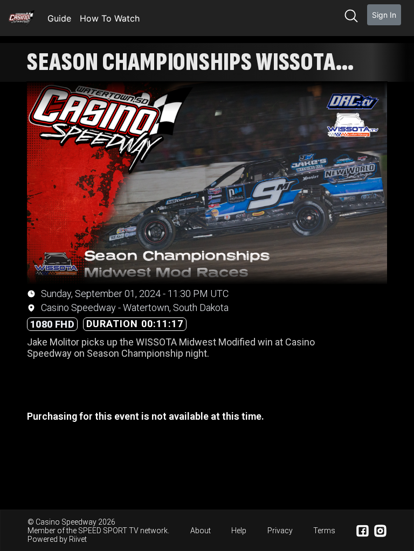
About (200, 530)
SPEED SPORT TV (108, 530)
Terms (324, 530)
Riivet (78, 539)
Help (238, 530)
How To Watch (110, 18)
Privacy (280, 530)
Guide (59, 18)
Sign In (384, 14)
